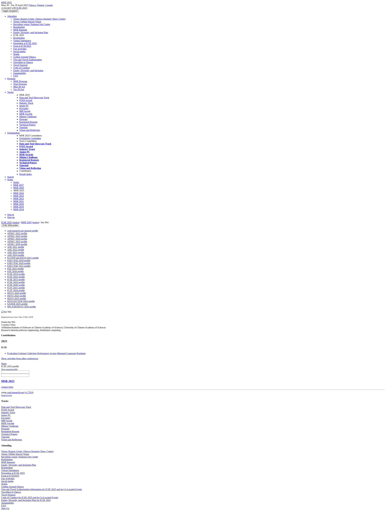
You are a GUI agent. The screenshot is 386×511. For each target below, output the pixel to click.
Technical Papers (27, 124)
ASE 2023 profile (15, 252)
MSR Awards (25, 114)
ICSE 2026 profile (16, 285)
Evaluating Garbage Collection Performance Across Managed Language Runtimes (46, 353)
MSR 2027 (18, 185)
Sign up (11, 217)
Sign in (10, 214)
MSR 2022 (18, 198)
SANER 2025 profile (17, 304)
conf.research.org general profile (22, 230)
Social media (19, 51)
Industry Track (26, 103)
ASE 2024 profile (15, 255)
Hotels (16, 54)
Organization (13, 133)
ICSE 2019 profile (16, 274)
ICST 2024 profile (16, 290)
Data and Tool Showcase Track (34, 97)
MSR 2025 (26, 222)
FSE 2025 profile (15, 268)
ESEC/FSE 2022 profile (18, 266)
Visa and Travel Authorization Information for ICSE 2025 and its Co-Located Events (41, 489)
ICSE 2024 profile (16, 282)
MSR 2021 (18, 201)
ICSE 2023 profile (16, 279)
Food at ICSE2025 (22, 46)
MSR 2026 (18, 187)
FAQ (15, 76)
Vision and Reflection (29, 130)
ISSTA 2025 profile (16, 298)
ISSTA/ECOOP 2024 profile (21, 301)
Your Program (20, 84)
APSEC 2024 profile (17, 239)
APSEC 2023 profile (17, 236)
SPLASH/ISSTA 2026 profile (21, 306)
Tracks (10, 92)
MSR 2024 (18, 193)
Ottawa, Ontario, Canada (41, 5)
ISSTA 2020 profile (16, 293)
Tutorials (23, 127)
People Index (25, 174)
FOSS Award (25, 100)
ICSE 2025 (21, 8)
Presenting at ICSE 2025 (25, 43)
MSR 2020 (18, 204)
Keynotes (23, 108)
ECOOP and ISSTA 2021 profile (23, 258)
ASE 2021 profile (15, 247)
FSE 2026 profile (15, 271)
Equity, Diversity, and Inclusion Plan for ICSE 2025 (26, 500)
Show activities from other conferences (19, 358)
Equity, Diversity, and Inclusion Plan (30, 32)
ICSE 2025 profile (10, 225)
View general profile (9, 369)
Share (4, 363)
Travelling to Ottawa (23, 62)
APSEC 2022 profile (17, 233)
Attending (12, 16)
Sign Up (5, 508)
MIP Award (24, 111)
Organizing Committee (30, 138)
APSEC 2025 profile (17, 241)
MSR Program (20, 81)
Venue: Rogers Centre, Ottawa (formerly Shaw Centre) (39, 19)
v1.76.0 (29, 392)
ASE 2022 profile (15, 249)
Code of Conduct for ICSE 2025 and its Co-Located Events (29, 497)
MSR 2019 (18, 206)
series (16, 222)
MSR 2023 (18, 196)
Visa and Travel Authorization (27, 59)
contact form (7, 387)
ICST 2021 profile (16, 287)
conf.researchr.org (15, 392)
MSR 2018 (18, 209)
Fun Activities (20, 48)
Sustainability (19, 73)
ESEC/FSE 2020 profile (18, 263)
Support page (6, 395)
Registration (19, 27)
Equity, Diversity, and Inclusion (28, 70)
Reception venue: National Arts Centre (31, 24)
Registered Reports (28, 122)
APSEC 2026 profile (17, 244)
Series (16, 182)
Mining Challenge (27, 116)
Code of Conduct (21, 67)
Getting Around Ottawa (24, 57)
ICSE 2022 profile (16, 277)
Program (11, 78)
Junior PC (24, 105)
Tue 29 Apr (18, 89)
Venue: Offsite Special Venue (27, 21)
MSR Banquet (20, 29)
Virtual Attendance (22, 40)
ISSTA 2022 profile (16, 296)
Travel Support (20, 65)
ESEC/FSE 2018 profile (18, 260)
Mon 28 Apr (19, 86)
